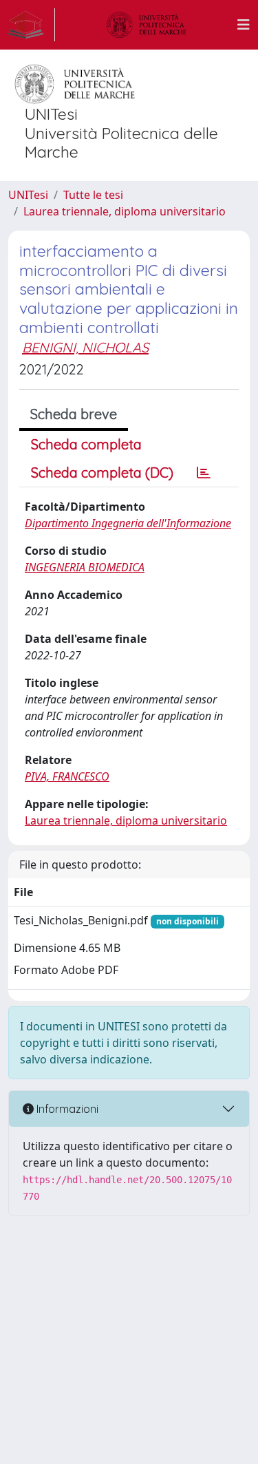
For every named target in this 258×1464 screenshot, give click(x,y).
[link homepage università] (146, 24)
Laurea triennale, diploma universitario (124, 211)
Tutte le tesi (93, 194)
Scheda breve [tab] (73, 414)
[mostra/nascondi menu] (243, 25)
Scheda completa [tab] (86, 444)
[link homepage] (31, 24)
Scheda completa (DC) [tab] (102, 472)
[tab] (203, 472)
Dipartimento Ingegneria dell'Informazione (128, 523)
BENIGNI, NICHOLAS (85, 347)
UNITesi (28, 194)
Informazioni (66, 1109)
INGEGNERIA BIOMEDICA (84, 567)
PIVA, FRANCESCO (67, 776)
